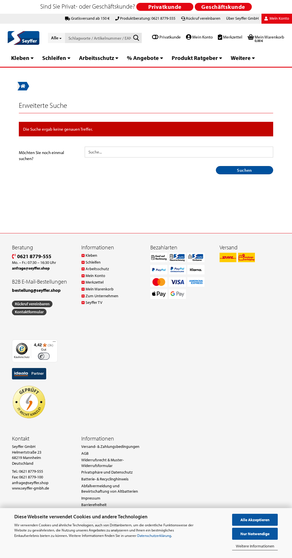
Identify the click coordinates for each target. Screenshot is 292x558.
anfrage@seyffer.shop (30, 482)
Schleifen (54, 57)
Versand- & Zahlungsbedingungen (110, 446)
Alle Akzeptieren (254, 519)
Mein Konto (202, 37)
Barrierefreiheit (94, 504)
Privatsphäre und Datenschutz (107, 472)
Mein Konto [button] (279, 18)
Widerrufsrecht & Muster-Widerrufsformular (102, 462)
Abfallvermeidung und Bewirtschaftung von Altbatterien (109, 488)
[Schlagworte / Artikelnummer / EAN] (136, 38)
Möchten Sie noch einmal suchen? (41, 155)
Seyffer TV (94, 302)
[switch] (44, 356)
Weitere (241, 57)
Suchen (244, 170)
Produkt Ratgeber (195, 57)
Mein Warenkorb (99, 289)
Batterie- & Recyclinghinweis (105, 479)
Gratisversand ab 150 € (90, 18)
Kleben (20, 57)
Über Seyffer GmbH (242, 18)
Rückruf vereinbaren (203, 18)
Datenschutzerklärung (154, 535)
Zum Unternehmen (102, 295)
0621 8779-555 (33, 256)
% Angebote (143, 57)
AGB (85, 453)
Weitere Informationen (255, 546)
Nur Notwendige (254, 533)
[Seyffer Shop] (23, 38)
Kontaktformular (29, 311)
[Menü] (54, 342)
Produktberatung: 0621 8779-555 (147, 18)
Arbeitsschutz (96, 57)
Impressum (90, 498)
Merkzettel (232, 37)
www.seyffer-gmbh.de (30, 488)
